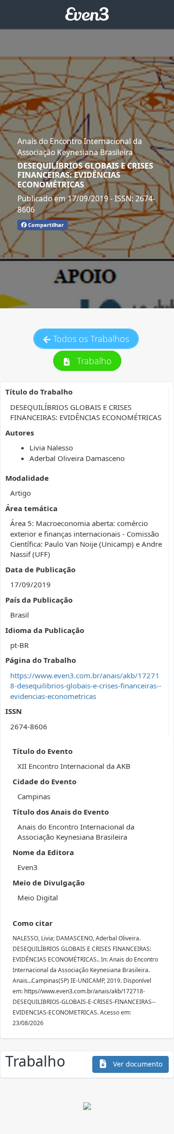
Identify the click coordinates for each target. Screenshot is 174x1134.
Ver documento (136, 1063)
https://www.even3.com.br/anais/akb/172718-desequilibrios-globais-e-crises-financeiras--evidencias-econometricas (85, 686)
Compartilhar (45, 224)
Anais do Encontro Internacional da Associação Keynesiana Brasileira (79, 146)
